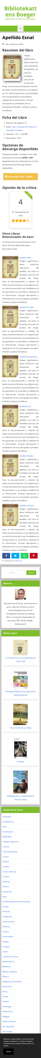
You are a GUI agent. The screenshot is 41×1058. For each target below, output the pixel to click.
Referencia (18, 561)
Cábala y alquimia (11, 841)
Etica (5, 896)
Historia (6, 926)
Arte (4, 826)
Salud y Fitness (9, 1021)
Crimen (6, 866)
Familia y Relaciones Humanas (16, 901)
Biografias (7, 836)
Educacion (7, 891)
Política (6, 1001)
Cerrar (8, 1051)
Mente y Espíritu (10, 971)
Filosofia (6, 911)
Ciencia (6, 846)
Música (6, 976)
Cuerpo (6, 876)
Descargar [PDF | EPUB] (20, 176)
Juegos (6, 941)
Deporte (6, 881)
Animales (7, 816)
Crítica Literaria (9, 871)
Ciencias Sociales (10, 851)
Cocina (6, 856)
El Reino (20, 761)
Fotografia (7, 916)
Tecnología (7, 1031)
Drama (6, 886)
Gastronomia (8, 921)
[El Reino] (20, 748)
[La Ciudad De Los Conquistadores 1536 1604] (20, 648)
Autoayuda (8, 831)
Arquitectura (8, 821)
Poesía (5, 996)
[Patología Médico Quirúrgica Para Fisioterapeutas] (20, 680)
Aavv (14, 126)
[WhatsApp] (24, 555)
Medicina (7, 966)
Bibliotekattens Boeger (20, 11)
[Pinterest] (33, 555)
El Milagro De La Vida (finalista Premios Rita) (20, 798)
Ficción (6, 906)
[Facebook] (6, 555)
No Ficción (7, 986)
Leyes (5, 951)
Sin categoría (8, 1026)
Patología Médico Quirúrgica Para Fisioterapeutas (20, 693)
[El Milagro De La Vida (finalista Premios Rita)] (20, 782)
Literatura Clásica (10, 956)
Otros (5, 991)
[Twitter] (15, 555)
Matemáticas (8, 961)
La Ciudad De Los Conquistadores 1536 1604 (20, 660)
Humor (6, 931)
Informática (8, 936)
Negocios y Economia (12, 981)
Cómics (6, 861)
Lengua (6, 946)
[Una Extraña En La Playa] (20, 715)
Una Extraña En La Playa (21, 727)
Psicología (7, 1006)
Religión (6, 1016)
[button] (20, 28)
